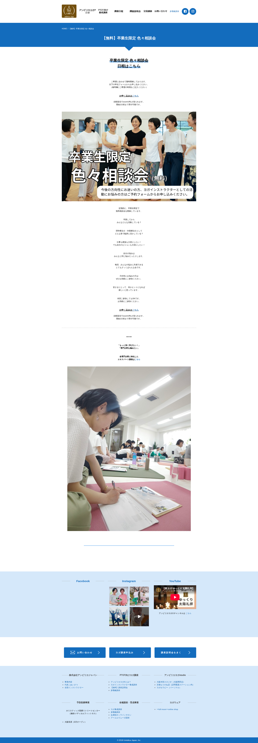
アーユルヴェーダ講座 (120, 718)
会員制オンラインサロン (121, 715)
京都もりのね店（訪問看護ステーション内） (175, 685)
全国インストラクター (74, 687)
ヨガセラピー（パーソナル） (169, 687)
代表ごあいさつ (71, 685)
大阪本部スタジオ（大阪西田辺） (171, 682)
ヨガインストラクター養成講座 (124, 685)
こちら (135, 96)
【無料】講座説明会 (119, 687)
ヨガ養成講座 (116, 709)
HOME (64, 29)
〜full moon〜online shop (167, 709)
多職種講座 (174, 11)
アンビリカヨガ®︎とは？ (121, 682)
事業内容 (68, 682)
